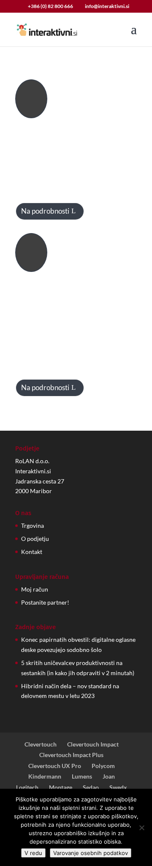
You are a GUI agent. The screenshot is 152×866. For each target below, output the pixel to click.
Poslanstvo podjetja (95, 243)
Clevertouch (40, 744)
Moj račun (34, 589)
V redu (33, 853)
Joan (109, 776)
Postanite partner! (45, 602)
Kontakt (31, 551)
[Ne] (141, 827)
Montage (60, 787)
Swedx (118, 787)
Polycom (103, 765)
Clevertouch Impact (93, 744)
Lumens (82, 776)
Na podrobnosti (45, 210)
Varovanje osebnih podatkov (90, 853)
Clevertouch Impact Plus (71, 754)
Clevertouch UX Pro (54, 765)
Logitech (27, 787)
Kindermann (44, 776)
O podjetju (35, 538)
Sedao (91, 787)
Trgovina (32, 525)
